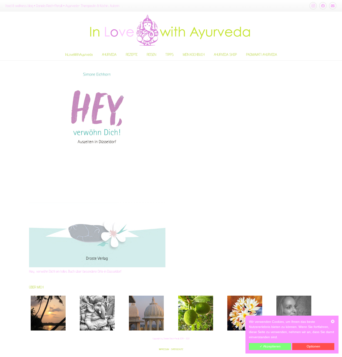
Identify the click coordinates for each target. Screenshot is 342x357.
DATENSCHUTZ (177, 349)
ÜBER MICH (36, 287)
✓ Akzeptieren (270, 346)
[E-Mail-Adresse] (332, 6)
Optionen (313, 346)
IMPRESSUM (164, 349)
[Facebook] (323, 6)
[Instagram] (313, 6)
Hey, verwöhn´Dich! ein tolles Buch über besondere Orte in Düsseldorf (75, 271)
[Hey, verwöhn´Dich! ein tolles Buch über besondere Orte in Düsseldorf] (97, 163)
